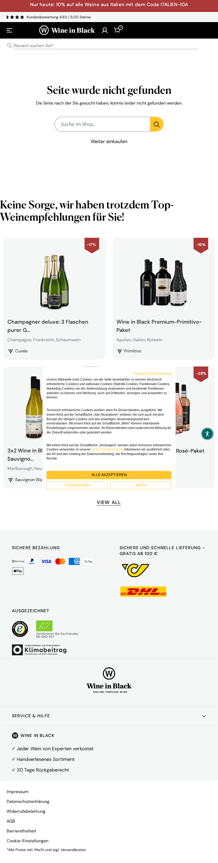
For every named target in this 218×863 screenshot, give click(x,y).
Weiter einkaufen (109, 141)
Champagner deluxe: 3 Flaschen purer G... (47, 325)
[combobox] (109, 46)
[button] (207, 433)
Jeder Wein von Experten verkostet (55, 748)
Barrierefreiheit (21, 831)
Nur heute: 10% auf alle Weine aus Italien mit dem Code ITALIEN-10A (109, 4)
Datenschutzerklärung (28, 801)
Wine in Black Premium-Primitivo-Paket (159, 325)
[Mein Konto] (105, 30)
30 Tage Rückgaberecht (43, 770)
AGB (11, 821)
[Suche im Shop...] (157, 124)
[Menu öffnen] (9, 30)
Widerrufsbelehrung (26, 811)
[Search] (9, 45)
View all (109, 502)
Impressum (17, 791)
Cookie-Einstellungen (27, 841)
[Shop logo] (67, 30)
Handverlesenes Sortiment (46, 759)
